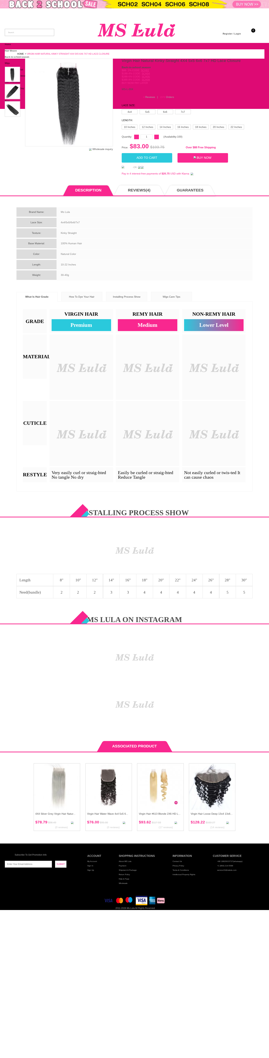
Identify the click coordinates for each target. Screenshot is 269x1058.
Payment (122, 866)
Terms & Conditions (181, 870)
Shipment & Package (128, 870)
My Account (92, 861)
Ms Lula (131, 908)
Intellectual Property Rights (184, 874)
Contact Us (177, 861)
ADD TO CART (147, 157)
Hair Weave (11, 51)
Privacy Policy (178, 866)
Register (227, 34)
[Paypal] (127, 167)
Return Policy (124, 874)
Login (237, 34)
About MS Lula (125, 861)
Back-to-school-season (17, 57)
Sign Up (90, 870)
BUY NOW (204, 157)
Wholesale (123, 883)
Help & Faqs (124, 879)
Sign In (90, 866)
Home (8, 44)
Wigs (7, 63)
